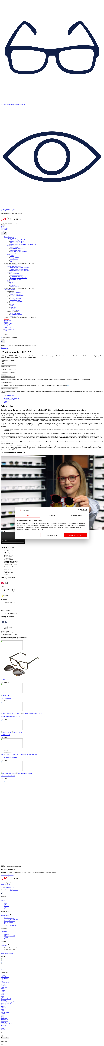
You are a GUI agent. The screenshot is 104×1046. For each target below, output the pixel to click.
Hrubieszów (4, 987)
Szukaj (3, 224)
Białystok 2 (3, 981)
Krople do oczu (14, 316)
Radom (2, 1010)
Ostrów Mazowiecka (6, 1003)
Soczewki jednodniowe (16, 292)
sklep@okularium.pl (9, 887)
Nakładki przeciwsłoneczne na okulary (20, 253)
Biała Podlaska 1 (5, 977)
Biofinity (12, 305)
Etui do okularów (14, 247)
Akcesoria (9, 245)
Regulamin (7, 934)
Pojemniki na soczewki (16, 314)
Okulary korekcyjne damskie (17, 240)
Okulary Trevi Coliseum (10, 925)
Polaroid (12, 285)
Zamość (3, 1028)
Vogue (12, 260)
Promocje (6, 319)
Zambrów (3, 1026)
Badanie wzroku (8, 323)
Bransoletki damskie (15, 279)
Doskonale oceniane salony (8, 210)
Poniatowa (3, 1007)
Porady (6, 322)
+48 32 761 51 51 (5, 884)
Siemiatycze (4, 1018)
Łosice (2, 996)
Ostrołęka (3, 1000)
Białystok (3, 980)
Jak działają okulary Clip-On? (11, 398)
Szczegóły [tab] (52, 515)
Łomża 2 (3, 994)
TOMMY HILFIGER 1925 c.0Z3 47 (10, 716)
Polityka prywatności (9, 936)
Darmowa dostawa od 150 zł (8, 376)
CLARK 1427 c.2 (5, 735)
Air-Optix (12, 308)
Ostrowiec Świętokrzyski (7, 1002)
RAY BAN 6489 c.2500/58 (8, 776)
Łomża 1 (3, 993)
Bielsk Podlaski (5, 982)
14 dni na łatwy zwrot (6, 382)
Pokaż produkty (5, 1038)
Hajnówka (3, 985)
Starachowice (4, 1021)
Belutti (12, 283)
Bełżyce (3, 975)
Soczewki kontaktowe (9, 289)
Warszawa (3, 1022)
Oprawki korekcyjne (9, 918)
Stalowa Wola (4, 1019)
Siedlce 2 (3, 1016)
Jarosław (3, 988)
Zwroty (6, 939)
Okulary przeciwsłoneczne (11, 264)
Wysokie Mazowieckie (6, 1024)
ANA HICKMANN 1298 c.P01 (9, 757)
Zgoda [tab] (27, 515)
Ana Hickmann (14, 259)
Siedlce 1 (3, 1015)
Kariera (6, 909)
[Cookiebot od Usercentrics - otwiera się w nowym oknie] (80, 510)
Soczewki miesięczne (15, 294)
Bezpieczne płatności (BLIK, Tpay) (9, 388)
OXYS (12, 256)
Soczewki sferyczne (15, 298)
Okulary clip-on (8, 325)
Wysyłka (6, 402)
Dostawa (6, 937)
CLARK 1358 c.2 (5, 679)
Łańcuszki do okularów (16, 248)
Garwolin (3, 984)
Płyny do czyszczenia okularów (18, 251)
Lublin (2, 991)
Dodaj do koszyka (5, 366)
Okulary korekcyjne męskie (17, 241)
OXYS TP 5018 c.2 (6, 698)
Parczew (3, 1006)
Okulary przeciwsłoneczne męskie (19, 269)
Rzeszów (3, 1013)
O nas (5, 903)
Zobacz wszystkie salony (7, 875)
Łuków (2, 997)
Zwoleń (3, 1029)
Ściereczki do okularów (16, 250)
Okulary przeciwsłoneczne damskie (19, 267)
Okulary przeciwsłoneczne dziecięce (19, 270)
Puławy (3, 1009)
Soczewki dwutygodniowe (17, 295)
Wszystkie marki (14, 261)
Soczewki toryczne (15, 300)
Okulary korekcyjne (9, 237)
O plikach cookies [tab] (76, 515)
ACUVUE (13, 307)
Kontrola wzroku (8, 922)
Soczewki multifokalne (16, 301)
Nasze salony (7, 320)
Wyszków (3, 1025)
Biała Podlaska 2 (5, 978)
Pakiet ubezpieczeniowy (10, 924)
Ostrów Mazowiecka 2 (6, 1004)
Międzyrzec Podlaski (6, 999)
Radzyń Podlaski (5, 1012)
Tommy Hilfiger (14, 257)
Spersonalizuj (51, 535)
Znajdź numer (14, 890)
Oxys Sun (13, 282)
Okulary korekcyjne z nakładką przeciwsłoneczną (23, 244)
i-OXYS (12, 304)
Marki (8, 254)
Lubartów (3, 990)
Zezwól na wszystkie (75, 535)
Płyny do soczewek (15, 313)
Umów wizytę (4, 348)
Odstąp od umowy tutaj (7, 953)
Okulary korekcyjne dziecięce (18, 242)
